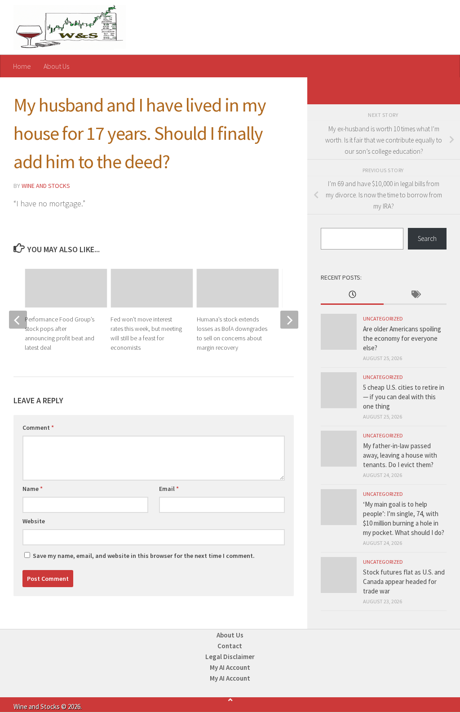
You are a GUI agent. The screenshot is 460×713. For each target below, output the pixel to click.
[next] (289, 320)
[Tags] (415, 295)
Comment (38, 427)
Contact (229, 646)
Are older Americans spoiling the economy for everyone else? (402, 338)
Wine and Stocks (46, 186)
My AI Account (230, 667)
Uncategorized (383, 318)
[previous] (18, 320)
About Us (56, 66)
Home (22, 66)
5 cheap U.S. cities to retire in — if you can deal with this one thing (403, 396)
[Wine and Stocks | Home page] (69, 27)
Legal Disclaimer (230, 656)
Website (33, 521)
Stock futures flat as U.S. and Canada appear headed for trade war (404, 581)
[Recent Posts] (352, 295)
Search (427, 238)
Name (32, 489)
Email (169, 489)
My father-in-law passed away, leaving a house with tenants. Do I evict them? (400, 455)
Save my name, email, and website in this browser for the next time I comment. (144, 556)
